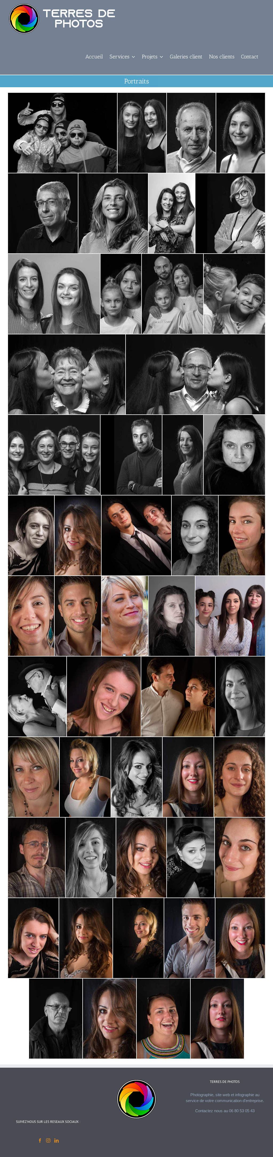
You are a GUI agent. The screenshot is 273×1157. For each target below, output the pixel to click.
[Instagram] (48, 1140)
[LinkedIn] (56, 1140)
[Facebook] (40, 1140)
